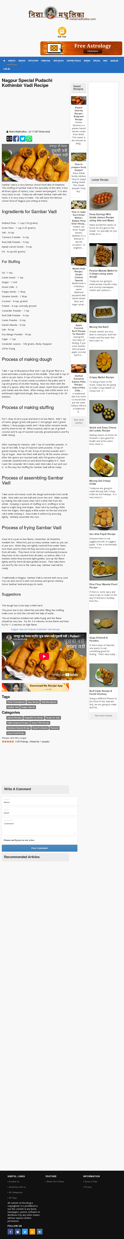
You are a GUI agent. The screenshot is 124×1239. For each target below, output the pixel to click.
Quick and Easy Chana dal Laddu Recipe (102, 429)
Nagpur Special (28, 707)
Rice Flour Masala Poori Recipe (103, 585)
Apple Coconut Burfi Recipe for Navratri (79, 329)
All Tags (13, 1197)
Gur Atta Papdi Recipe (102, 534)
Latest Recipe (100, 179)
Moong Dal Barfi (98, 327)
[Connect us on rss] (32, 1231)
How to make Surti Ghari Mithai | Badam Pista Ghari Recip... (78, 217)
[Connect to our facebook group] (18, 1231)
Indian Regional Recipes (18, 723)
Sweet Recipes (78, 87)
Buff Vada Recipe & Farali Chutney (100, 692)
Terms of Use (91, 1181)
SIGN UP (114, 60)
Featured (54, 728)
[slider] (8, 741)
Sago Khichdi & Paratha (98, 639)
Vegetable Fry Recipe (33, 717)
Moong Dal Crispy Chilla (100, 482)
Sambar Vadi (13, 707)
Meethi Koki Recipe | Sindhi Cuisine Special (78, 274)
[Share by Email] (9, 139)
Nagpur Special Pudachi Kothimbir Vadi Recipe (35, 629)
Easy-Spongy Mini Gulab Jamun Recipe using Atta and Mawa (101, 217)
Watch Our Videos (55, 1181)
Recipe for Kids (53, 717)
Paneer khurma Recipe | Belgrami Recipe (79, 113)
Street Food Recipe (15, 733)
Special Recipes (14, 717)
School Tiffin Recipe (40, 723)
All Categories (16, 1192)
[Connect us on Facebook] (10, 1231)
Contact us (14, 1181)
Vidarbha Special (48, 702)
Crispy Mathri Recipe (101, 377)
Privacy (88, 1186)
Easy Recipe (33, 702)
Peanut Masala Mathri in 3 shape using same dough (103, 273)
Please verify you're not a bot (19, 840)
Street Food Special (16, 702)
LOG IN (6, 68)
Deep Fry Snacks (40, 728)
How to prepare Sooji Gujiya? (78, 167)
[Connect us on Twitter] (25, 1231)
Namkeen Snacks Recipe (18, 728)
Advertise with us (17, 1186)
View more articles (79, 421)
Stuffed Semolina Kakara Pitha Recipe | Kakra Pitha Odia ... (79, 383)
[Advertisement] (35, 109)
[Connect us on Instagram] (39, 1231)
